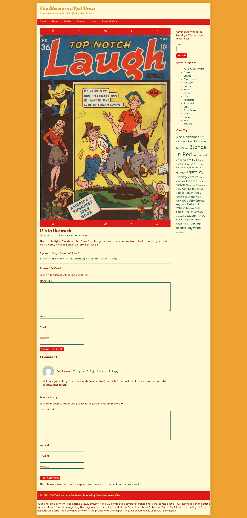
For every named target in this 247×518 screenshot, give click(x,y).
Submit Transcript (51, 349)
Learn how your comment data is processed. (113, 484)
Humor (46, 259)
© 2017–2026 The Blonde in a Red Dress (60, 495)
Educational (190, 79)
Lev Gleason (189, 181)
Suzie (179, 224)
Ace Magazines (187, 137)
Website (44, 337)
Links (93, 21)
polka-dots (190, 197)
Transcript (46, 280)
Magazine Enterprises (196, 185)
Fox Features (194, 167)
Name (43, 316)
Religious (189, 99)
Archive (67, 21)
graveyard (182, 172)
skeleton (189, 208)
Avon (197, 141)
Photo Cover (184, 192)
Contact (80, 21)
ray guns (181, 204)
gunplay (196, 172)
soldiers (198, 211)
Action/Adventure (194, 68)
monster (197, 188)
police (180, 196)
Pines (197, 192)
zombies (180, 232)
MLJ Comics (75, 259)
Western (188, 123)
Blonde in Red (62, 259)
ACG (202, 137)
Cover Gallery (110, 259)
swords (185, 224)
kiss (178, 181)
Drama (187, 75)
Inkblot (116, 495)
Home (43, 21)
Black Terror (182, 148)
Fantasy (188, 82)
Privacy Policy (109, 21)
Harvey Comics (187, 177)
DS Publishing (196, 160)
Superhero (190, 110)
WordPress (101, 495)
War (186, 120)
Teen (186, 113)
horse (202, 177)
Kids (186, 96)
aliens (189, 141)
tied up (195, 223)
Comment (48, 409)
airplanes (180, 141)
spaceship (181, 216)
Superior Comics (193, 220)
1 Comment (83, 235)
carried (203, 155)
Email (43, 327)
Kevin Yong (66, 235)
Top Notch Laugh (90, 259)
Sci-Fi (187, 106)
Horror (187, 86)
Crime (187, 72)
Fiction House (184, 164)
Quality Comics (194, 200)
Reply (115, 371)
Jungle (187, 93)
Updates (188, 117)
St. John (192, 215)
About (55, 21)
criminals (182, 160)
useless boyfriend (188, 228)
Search (180, 44)
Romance (189, 103)
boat (195, 155)
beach (203, 141)
